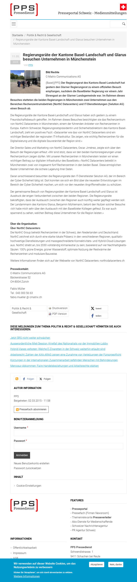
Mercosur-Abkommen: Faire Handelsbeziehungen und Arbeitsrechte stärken (54, 365)
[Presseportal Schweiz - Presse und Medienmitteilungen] (24, 10)
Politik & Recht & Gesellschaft (44, 35)
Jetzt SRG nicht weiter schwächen (30, 337)
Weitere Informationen (27, 576)
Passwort (19, 440)
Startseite (17, 35)
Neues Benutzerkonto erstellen (31, 463)
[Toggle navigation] (13, 24)
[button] (25, 81)
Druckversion (59, 308)
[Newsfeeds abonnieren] (17, 379)
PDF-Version (59, 313)
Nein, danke (116, 564)
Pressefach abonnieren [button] (32, 409)
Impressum (19, 553)
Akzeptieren (97, 564)
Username (20, 427)
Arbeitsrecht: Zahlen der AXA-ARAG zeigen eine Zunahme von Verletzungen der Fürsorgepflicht (65, 354)
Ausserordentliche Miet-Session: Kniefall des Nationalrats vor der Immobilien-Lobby (59, 343)
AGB (15, 558)
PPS (30, 65)
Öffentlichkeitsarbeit (25, 547)
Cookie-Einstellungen (29, 485)
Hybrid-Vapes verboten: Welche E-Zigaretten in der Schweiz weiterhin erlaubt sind (57, 349)
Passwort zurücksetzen (27, 468)
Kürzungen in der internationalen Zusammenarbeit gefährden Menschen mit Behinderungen (64, 360)
